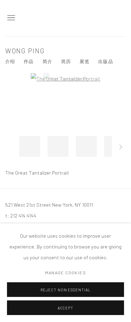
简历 (66, 61)
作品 (29, 61)
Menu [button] (10, 18)
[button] (29, 146)
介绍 (10, 61)
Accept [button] (66, 308)
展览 (84, 61)
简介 (47, 61)
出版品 (105, 61)
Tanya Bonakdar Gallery (91, 18)
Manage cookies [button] (65, 272)
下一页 (121, 148)
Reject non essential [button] (66, 290)
